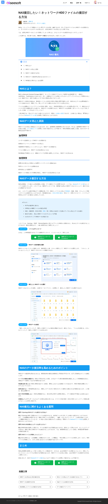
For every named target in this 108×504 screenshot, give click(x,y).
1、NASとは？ (28, 65)
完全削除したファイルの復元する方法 (30, 487)
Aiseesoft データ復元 (37, 458)
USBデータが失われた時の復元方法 (30, 477)
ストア (65, 3)
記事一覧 (78, 3)
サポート (87, 3)
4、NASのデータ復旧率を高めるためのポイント (37, 77)
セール (99, 3)
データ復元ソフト (32, 128)
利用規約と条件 (33, 500)
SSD (44, 211)
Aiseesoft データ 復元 (31, 115)
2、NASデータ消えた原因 (31, 69)
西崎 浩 (31, 21)
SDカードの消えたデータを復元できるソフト (70, 477)
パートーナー (27, 500)
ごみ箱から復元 (59, 113)
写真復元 (67, 191)
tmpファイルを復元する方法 (65, 482)
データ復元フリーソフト (64, 487)
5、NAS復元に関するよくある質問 (33, 80)
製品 (71, 3)
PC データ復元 (41, 23)
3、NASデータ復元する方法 (31, 73)
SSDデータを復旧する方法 (27, 482)
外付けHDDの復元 (57, 193)
